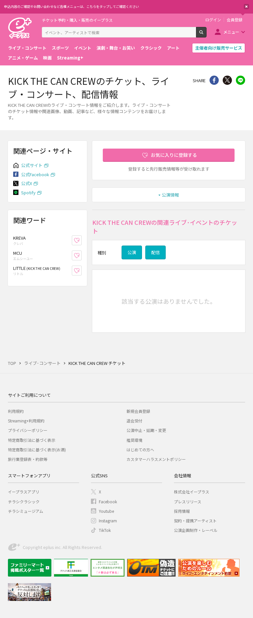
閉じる (246, 6)
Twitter (227, 80)
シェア (214, 80)
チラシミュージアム (25, 511)
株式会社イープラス (191, 491)
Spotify (28, 192)
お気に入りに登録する (174, 155)
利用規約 (16, 411)
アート (173, 48)
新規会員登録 (138, 411)
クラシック (151, 48)
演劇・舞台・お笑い (116, 48)
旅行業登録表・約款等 (27, 459)
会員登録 (234, 19)
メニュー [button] (231, 32)
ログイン (213, 19)
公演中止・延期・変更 (146, 430)
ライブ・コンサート (27, 48)
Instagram (108, 520)
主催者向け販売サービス (218, 48)
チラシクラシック (24, 501)
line (240, 80)
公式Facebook (35, 174)
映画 (47, 58)
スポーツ (60, 48)
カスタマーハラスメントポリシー (156, 459)
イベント (82, 48)
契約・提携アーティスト (195, 520)
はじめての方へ (140, 449)
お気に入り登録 (81, 240)
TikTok (105, 530)
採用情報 (182, 511)
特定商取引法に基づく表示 (31, 440)
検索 (206, 34)
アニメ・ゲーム (23, 58)
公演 (131, 252)
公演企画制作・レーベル (195, 530)
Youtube (106, 511)
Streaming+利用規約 (26, 420)
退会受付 (134, 420)
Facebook (108, 501)
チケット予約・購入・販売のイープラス (77, 20)
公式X (26, 183)
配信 (155, 252)
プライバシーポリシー (27, 430)
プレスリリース (187, 501)
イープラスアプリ (23, 491)
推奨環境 (134, 440)
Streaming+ (70, 58)
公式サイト (31, 165)
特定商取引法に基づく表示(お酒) (37, 449)
